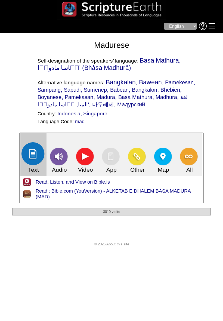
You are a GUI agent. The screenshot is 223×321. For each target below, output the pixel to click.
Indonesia (68, 113)
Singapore (95, 113)
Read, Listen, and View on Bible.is (73, 182)
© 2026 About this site (111, 244)
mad (80, 121)
